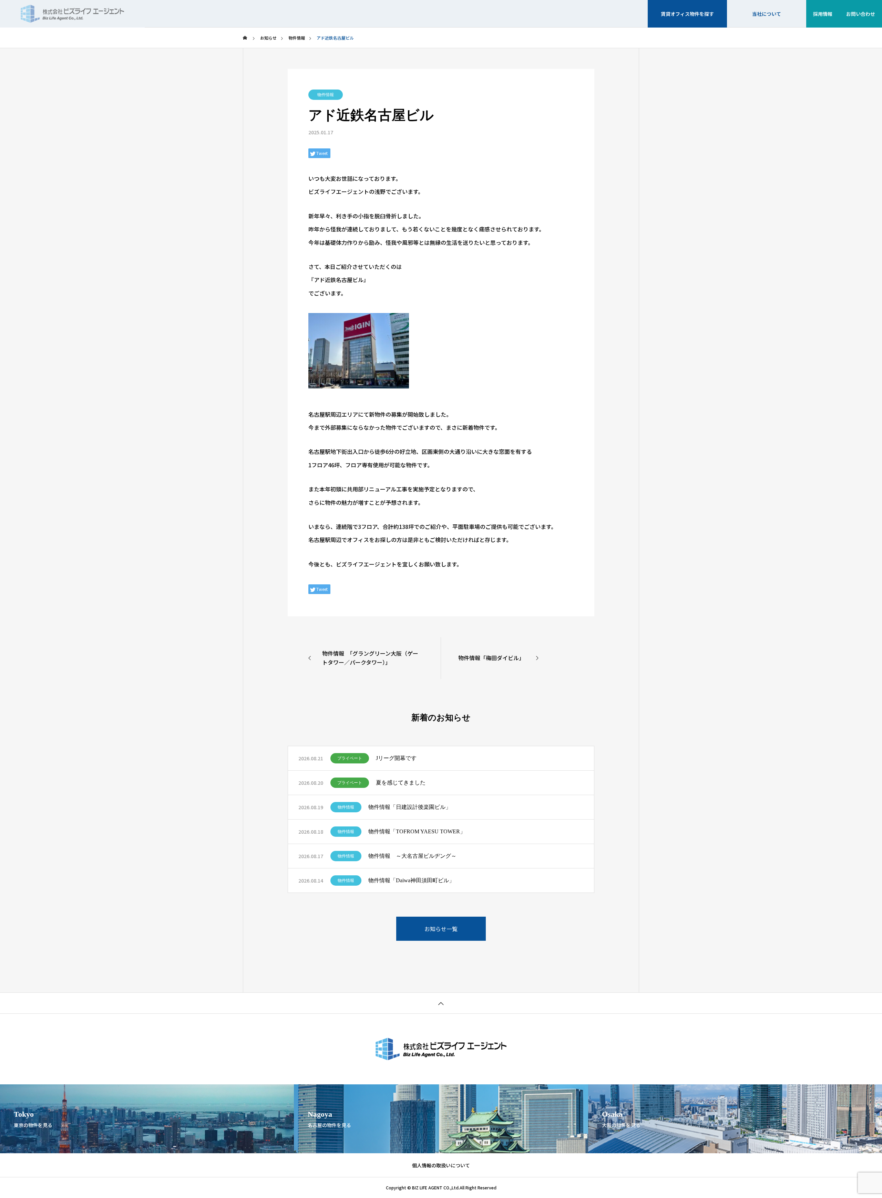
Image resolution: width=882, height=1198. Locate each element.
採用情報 (822, 13)
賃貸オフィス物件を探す (687, 13)
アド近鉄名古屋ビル (338, 279)
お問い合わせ (860, 13)
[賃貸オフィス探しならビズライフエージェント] (72, 14)
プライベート (349, 758)
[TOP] (441, 1002)
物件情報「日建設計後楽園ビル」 (409, 807)
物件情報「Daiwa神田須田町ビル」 (411, 880)
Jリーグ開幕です (396, 758)
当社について (766, 13)
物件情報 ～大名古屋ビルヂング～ (412, 856)
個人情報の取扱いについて (441, 1165)
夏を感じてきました (400, 782)
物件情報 (325, 94)
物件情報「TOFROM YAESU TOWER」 (416, 831)
